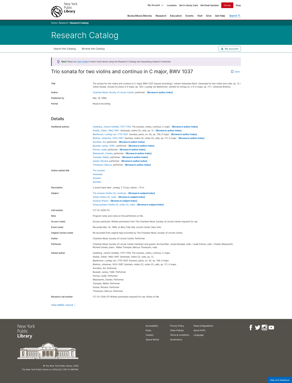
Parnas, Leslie (99, 149)
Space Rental (152, 339)
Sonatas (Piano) (100, 200)
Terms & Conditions (179, 335)
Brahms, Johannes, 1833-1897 (108, 138)
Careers (149, 335)
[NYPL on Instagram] (264, 327)
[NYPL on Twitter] (257, 327)
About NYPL (200, 330)
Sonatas (97, 178)
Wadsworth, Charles (103, 153)
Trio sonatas (99, 170)
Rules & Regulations (203, 325)
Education (176, 15)
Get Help (220, 15)
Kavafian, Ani (99, 142)
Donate (227, 5)
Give (208, 15)
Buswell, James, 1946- (104, 145)
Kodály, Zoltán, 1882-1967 (106, 130)
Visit (199, 15)
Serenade (97, 174)
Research (161, 15)
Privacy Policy (177, 325)
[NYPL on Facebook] (251, 327)
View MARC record (62, 304)
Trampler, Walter (101, 157)
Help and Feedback (280, 380)
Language (199, 335)
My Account (154, 5)
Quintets (97, 182)
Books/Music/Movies (139, 15)
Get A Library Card (188, 5)
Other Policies (177, 330)
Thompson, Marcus (102, 164)
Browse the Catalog (93, 48)
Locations (172, 5)
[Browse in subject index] (141, 193)
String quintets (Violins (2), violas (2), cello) (114, 204)
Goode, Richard (100, 161)
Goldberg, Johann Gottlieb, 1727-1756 (112, 126)
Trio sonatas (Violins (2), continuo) (109, 193)
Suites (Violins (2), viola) (104, 197)
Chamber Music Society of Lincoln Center (113, 92)
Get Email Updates (209, 5)
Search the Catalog (65, 48)
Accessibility (152, 325)
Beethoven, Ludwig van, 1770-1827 (110, 134)
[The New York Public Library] (64, 9)
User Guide (82, 61)
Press (148, 330)
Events (190, 15)
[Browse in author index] (160, 92)
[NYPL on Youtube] (271, 327)
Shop (238, 5)
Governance (176, 339)
